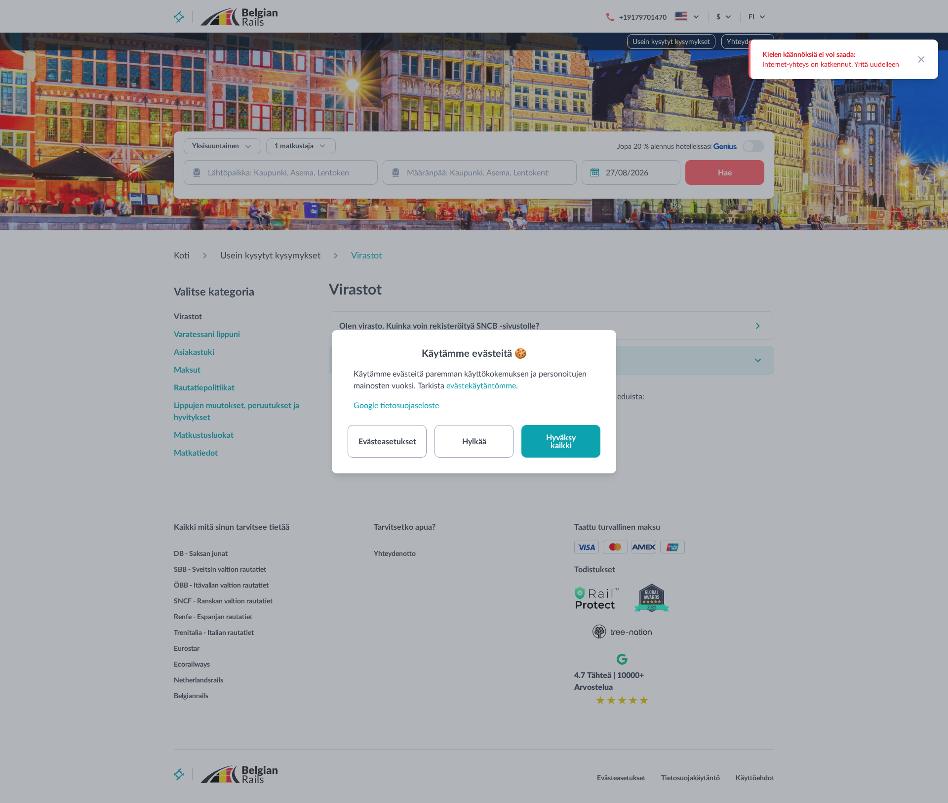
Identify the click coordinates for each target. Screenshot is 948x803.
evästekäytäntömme (481, 385)
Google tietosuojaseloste (396, 405)
